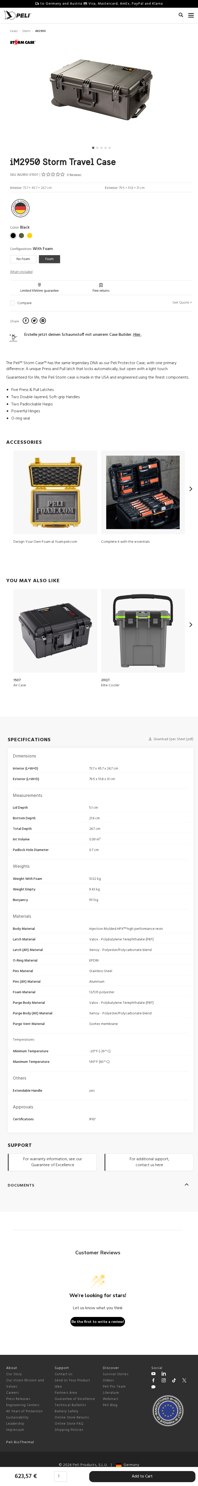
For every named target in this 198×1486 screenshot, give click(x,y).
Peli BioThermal (20, 1442)
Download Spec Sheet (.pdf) (173, 739)
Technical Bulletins (70, 1405)
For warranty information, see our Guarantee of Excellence (52, 1162)
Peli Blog (110, 1405)
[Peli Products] (153, 1381)
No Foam (23, 259)
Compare (24, 303)
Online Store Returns (72, 1417)
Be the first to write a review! (97, 1321)
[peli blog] (153, 1388)
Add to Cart (142, 1476)
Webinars (110, 1399)
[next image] (164, 91)
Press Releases (18, 1399)
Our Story (14, 1374)
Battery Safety (66, 1411)
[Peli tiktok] (174, 1381)
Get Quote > (182, 303)
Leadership (15, 1423)
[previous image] (37, 91)
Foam (49, 259)
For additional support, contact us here (149, 1162)
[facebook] (26, 321)
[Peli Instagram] (164, 1381)
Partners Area (66, 1393)
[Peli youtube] (153, 1374)
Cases (14, 31)
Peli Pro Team (114, 1386)
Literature (111, 1393)
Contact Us (63, 1374)
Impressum (15, 1430)
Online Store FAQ (69, 1423)
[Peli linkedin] (164, 1374)
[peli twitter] (184, 1381)
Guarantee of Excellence (75, 1399)
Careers (12, 1393)
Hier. (137, 334)
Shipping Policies (69, 1430)
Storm (26, 31)
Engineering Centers (22, 1405)
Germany (130, 1465)
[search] (181, 15)
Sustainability (17, 1417)
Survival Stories (115, 1374)
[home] (17, 15)
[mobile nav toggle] (191, 14)
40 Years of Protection (24, 1411)
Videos (108, 1380)
